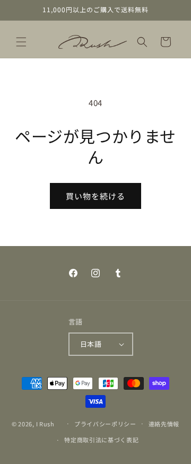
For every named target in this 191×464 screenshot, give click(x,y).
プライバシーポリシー (105, 423)
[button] (21, 42)
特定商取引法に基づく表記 (101, 439)
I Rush (45, 423)
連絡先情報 (164, 423)
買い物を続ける (95, 196)
